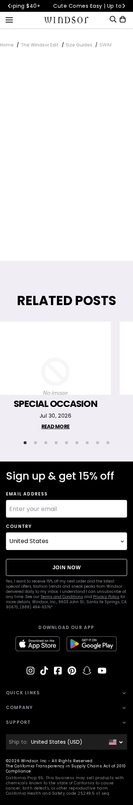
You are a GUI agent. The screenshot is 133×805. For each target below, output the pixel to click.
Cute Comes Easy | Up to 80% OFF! (74, 6)
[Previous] (9, 6)
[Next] (123, 6)
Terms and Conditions (62, 597)
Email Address (27, 494)
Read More (55, 426)
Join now (66, 567)
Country (19, 526)
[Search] (113, 19)
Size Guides (79, 45)
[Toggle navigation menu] (9, 19)
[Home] (67, 19)
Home (7, 45)
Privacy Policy (106, 597)
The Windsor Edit (40, 45)
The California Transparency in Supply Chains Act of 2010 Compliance (66, 768)
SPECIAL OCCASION (56, 404)
